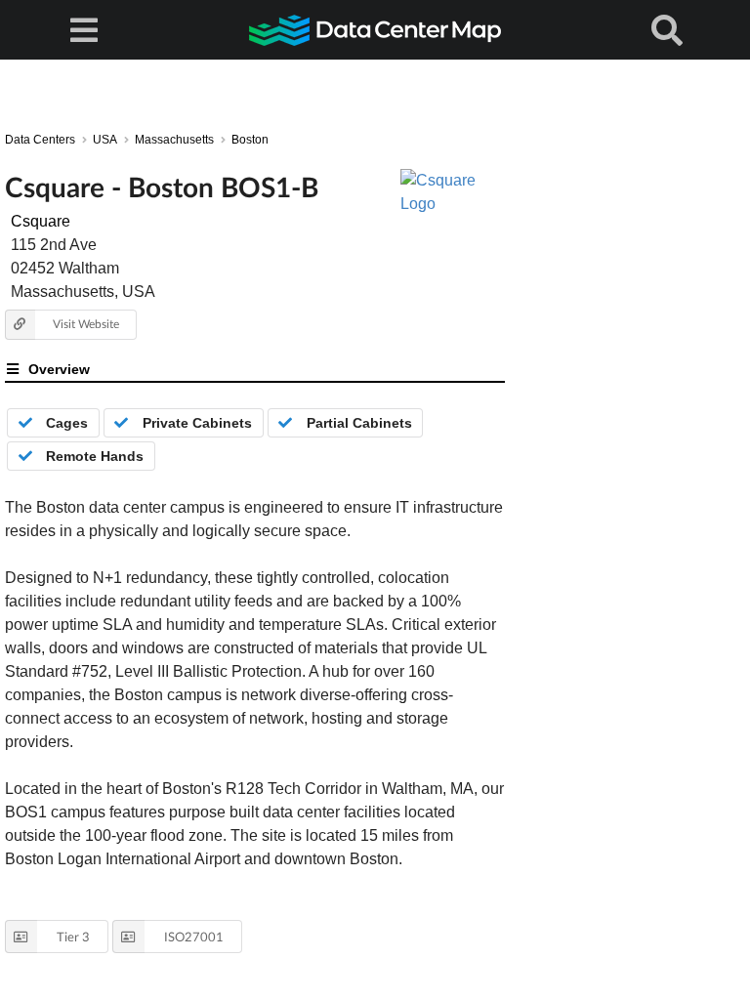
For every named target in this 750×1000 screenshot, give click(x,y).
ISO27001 (194, 936)
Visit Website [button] (86, 323)
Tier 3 (73, 936)
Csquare (40, 221)
